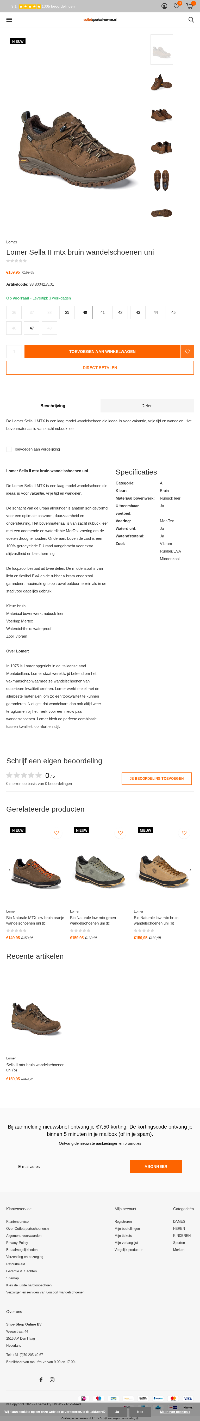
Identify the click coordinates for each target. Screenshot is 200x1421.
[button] (10, 19)
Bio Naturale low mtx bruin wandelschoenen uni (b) (156, 920)
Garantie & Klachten (21, 1271)
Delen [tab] (147, 406)
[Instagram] (52, 1380)
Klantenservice (17, 1222)
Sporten (179, 1243)
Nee (140, 1412)
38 (49, 312)
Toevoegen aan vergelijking (37, 449)
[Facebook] (41, 1380)
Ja (117, 1412)
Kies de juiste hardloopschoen (29, 1285)
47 (32, 328)
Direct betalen (100, 367)
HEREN (179, 1229)
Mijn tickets (123, 1236)
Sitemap (12, 1278)
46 (14, 328)
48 (49, 328)
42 (120, 312)
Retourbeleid (15, 1264)
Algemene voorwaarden (23, 1236)
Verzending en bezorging (24, 1257)
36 (14, 312)
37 (32, 312)
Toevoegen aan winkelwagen (102, 351)
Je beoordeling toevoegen (157, 779)
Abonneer (156, 1166)
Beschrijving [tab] (52, 406)
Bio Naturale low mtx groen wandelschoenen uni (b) (93, 920)
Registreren (123, 1222)
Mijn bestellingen (127, 1229)
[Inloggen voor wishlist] (187, 351)
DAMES (179, 1222)
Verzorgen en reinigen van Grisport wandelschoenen (45, 1292)
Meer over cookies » (175, 1412)
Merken (178, 1250)
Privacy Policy (17, 1243)
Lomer (11, 242)
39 (67, 312)
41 (103, 312)
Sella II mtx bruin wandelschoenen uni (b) (35, 1067)
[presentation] (10, 870)
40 (85, 312)
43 (138, 312)
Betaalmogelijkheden (22, 1250)
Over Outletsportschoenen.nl (27, 1229)
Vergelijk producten (129, 1250)
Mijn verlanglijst (126, 1243)
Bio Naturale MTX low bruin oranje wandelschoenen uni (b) (35, 920)
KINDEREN (182, 1236)
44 (156, 312)
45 (173, 312)
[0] (189, 6)
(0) (30, 261)
